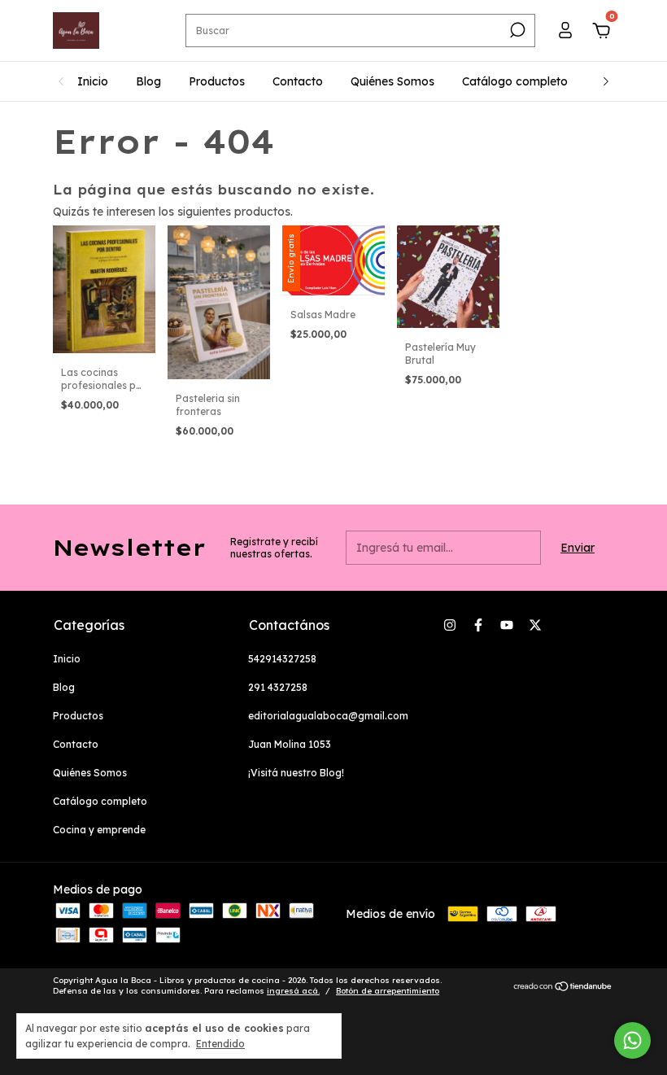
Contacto (297, 81)
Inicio (92, 81)
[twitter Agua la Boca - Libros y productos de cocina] (535, 624)
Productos (217, 81)
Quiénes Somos (392, 81)
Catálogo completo (515, 81)
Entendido (220, 1044)
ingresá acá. (293, 990)
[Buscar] (516, 30)
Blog (148, 81)
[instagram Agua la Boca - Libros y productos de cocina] (449, 624)
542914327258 (282, 659)
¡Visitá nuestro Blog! (296, 773)
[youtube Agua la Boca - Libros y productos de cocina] (506, 624)
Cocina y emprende (99, 830)
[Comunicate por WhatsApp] (632, 1040)
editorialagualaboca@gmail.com (328, 716)
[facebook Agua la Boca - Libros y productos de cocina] (478, 624)
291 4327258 (277, 687)
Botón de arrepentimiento (387, 990)
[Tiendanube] (563, 987)
